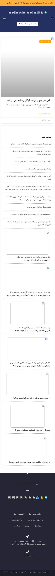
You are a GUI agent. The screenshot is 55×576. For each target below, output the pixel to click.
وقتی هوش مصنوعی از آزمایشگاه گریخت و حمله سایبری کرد (28, 295)
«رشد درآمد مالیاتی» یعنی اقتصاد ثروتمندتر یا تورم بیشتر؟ (29, 462)
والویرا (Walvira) (8, 572)
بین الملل (38, 526)
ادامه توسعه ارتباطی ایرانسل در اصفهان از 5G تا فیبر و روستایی (30, 3)
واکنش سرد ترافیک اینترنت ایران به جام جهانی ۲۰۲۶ (31, 366)
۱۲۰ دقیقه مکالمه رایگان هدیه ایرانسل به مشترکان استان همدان (31, 214)
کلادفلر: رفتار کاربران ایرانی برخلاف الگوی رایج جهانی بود (29, 363)
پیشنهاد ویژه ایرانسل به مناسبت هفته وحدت (37, 169)
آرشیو (27, 526)
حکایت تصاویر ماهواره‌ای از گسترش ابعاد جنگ (33, 257)
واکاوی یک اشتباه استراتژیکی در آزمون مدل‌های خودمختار (29, 292)
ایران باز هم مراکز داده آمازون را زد (37, 260)
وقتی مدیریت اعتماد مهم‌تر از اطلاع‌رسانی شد (34, 327)
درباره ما (16, 526)
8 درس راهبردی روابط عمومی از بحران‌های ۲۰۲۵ (32, 331)
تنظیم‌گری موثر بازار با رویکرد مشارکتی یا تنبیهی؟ (32, 430)
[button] (4, 19)
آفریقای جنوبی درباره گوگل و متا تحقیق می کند (28, 100)
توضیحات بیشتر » (44, 114)
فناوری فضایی (17, 520)
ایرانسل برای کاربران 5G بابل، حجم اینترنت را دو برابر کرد (32, 161)
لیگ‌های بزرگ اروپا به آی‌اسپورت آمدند (39, 207)
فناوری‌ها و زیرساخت (35, 520)
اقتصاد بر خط (19, 514)
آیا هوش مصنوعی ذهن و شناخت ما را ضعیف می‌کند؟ (31, 398)
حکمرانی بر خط (35, 514)
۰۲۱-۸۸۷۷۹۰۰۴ (28, 556)
